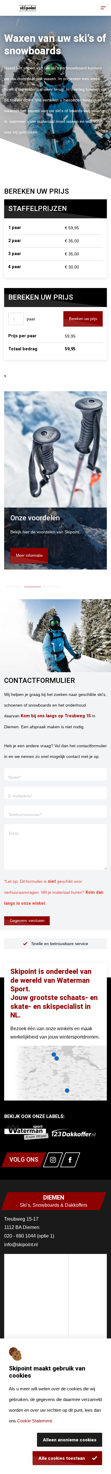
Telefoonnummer (24, 814)
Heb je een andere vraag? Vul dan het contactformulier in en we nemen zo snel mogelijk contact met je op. (55, 751)
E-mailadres (20, 796)
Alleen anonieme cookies (69, 1440)
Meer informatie (29, 556)
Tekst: (13, 833)
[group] (55, 539)
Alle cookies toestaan (61, 1458)
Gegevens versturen (27, 921)
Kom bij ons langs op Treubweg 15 (56, 716)
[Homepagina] (28, 8)
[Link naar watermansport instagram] (53, 1159)
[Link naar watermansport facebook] (70, 1159)
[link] (26, 1132)
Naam (14, 777)
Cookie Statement (34, 1420)
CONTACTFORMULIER (39, 680)
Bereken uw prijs (83, 319)
